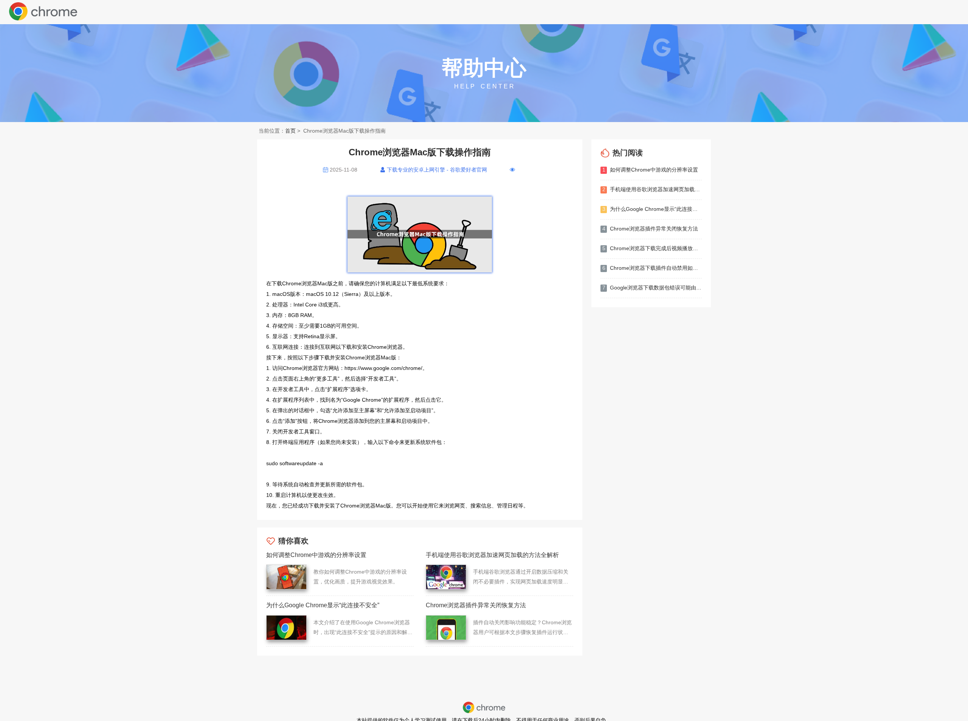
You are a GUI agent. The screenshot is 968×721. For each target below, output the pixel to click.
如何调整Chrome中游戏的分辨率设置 (650, 170)
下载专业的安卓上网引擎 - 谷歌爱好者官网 (437, 170)
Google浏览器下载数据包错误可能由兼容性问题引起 (652, 288)
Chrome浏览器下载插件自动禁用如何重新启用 (652, 268)
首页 (290, 131)
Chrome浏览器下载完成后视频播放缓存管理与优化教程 (652, 248)
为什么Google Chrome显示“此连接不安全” (652, 209)
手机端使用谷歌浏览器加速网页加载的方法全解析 (652, 189)
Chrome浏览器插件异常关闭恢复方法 (650, 229)
